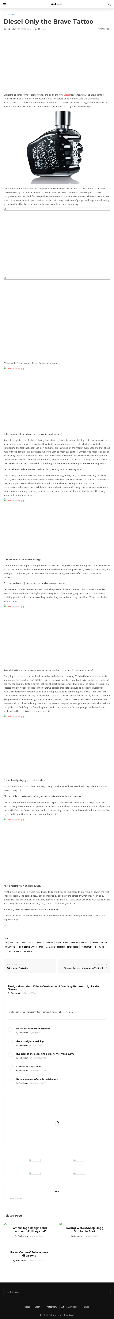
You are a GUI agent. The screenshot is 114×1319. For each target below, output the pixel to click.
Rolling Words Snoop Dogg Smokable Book (84, 1229)
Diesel (67, 94)
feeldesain (11, 29)
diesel (65, 942)
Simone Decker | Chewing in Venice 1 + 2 (85, 966)
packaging (50, 947)
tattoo (8, 951)
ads (6, 942)
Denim (58, 942)
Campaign (49, 942)
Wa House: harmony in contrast (33, 1028)
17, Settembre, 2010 (36, 1260)
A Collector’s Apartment (29, 1066)
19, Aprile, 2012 (24, 29)
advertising (21, 942)
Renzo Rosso (72, 947)
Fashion (86, 1307)
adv (11, 942)
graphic (95, 942)
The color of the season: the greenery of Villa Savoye (45, 1054)
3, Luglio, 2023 (37, 1033)
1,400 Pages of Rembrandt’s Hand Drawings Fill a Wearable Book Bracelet (57, 1138)
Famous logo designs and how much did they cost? (29, 1229)
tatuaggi (17, 951)
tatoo (101, 947)
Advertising (9, 15)
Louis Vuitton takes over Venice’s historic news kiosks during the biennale (57, 1108)
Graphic (38, 1307)
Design (27, 1307)
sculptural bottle (88, 947)
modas (104, 942)
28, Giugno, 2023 (38, 1058)
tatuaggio (28, 951)
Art (62, 1307)
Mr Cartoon (10, 947)
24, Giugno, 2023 (38, 1083)
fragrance (85, 942)
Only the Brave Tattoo (27, 947)
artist (31, 942)
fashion (74, 942)
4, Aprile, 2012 (92, 1236)
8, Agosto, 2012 (36, 1236)
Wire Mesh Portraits (17, 966)
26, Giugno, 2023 (38, 1070)
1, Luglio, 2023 (36, 1045)
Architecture (73, 1307)
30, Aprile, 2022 (64, 1125)
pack (41, 947)
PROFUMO (61, 947)
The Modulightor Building (30, 1041)
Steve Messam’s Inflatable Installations (37, 1079)
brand (39, 942)
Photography (51, 1307)
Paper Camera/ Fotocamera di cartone (29, 1254)
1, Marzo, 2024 (29, 993)
